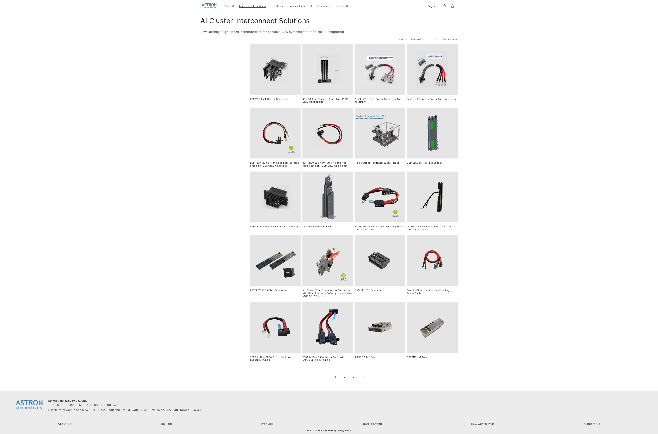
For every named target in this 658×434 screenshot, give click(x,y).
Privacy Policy (344, 431)
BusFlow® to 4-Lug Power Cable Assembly (431, 99)
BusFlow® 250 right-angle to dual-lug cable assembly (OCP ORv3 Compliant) (324, 164)
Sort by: (403, 39)
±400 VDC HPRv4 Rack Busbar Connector (274, 226)
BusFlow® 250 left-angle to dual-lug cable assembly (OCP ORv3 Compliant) (275, 164)
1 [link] (335, 376)
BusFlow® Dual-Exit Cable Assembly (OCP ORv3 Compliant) (379, 228)
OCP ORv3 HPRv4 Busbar (316, 226)
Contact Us (592, 423)
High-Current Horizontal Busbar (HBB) (377, 162)
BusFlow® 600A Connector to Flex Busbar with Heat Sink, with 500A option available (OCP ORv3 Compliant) (327, 293)
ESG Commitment (483, 423)
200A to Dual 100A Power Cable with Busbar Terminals (271, 358)
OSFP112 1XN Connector (369, 290)
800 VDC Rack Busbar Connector (269, 99)
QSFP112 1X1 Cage (417, 357)
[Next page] (372, 376)
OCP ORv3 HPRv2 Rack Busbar (424, 162)
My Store (320, 431)
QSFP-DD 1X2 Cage (366, 357)
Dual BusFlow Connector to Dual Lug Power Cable (428, 292)
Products (267, 423)
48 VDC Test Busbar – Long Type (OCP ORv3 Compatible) (429, 228)
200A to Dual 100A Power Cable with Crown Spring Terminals (323, 358)
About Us (64, 423)
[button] (253, 6)
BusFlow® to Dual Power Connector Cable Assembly (379, 100)
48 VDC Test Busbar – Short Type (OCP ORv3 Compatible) (325, 100)
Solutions (166, 423)
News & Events (372, 423)
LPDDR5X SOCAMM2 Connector (268, 290)
